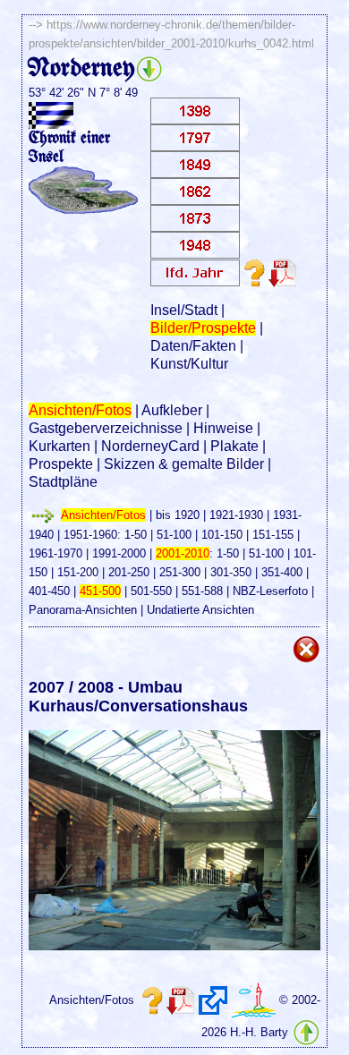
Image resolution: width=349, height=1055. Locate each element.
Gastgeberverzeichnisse (106, 428)
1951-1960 (90, 534)
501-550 (151, 591)
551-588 (202, 591)
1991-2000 (119, 553)
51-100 (174, 534)
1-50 (135, 534)
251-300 (179, 572)
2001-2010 (182, 553)
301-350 (230, 572)
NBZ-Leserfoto (270, 591)
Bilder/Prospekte (203, 328)
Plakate (234, 446)
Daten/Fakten (193, 345)
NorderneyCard (150, 446)
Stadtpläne (63, 481)
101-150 (222, 534)
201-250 (128, 572)
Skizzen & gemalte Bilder (184, 464)
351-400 (281, 572)
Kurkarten (59, 446)
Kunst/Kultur (189, 363)
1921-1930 (236, 515)
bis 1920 (178, 515)
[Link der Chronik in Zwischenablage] (213, 1000)
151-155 (273, 534)
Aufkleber (171, 410)
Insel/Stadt (183, 310)
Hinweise (223, 428)
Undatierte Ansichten (200, 610)
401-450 (49, 591)
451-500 (100, 591)
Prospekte (61, 464)
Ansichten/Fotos (80, 410)
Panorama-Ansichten (83, 610)
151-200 (77, 572)
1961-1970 (55, 553)
